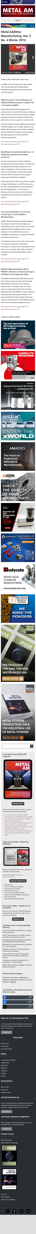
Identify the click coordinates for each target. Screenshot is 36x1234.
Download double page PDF (10, 144)
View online (5, 141)
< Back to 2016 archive (10, 317)
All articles (4, 1090)
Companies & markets (10, 977)
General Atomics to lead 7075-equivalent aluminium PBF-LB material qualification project (16, 955)
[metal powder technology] (9, 1180)
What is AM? (5, 1087)
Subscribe (6, 1032)
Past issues (4, 1046)
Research (22, 980)
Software (6, 982)
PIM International (6, 1140)
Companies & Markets (8, 1060)
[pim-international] (9, 1156)
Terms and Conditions (8, 1199)
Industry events (6, 1092)
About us (4, 1194)
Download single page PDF (19, 141)
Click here (25, 79)
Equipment (14, 980)
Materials (6, 980)
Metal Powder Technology (9, 1143)
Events (29, 980)
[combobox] (18, 746)
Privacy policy (5, 1197)
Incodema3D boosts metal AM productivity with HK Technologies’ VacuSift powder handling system (18, 832)
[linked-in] (28, 1211)
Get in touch (6, 1111)
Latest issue (5, 1043)
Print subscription (6, 1049)
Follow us (6, 1129)
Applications (23, 977)
